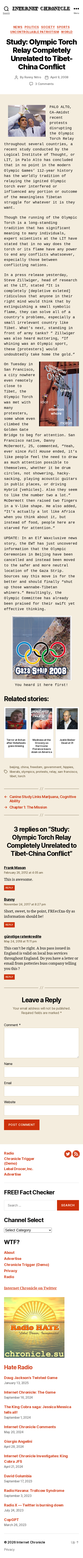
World (67, 32)
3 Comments (44, 84)
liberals (15, 772)
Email (7, 1083)
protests (42, 772)
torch (21, 776)
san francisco (67, 772)
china (25, 767)
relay (52, 772)
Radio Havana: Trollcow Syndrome (34, 1490)
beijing (14, 767)
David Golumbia (18, 1476)
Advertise (12, 1174)
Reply (9, 887)
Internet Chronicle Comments (30, 1427)
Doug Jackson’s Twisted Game (30, 1378)
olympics (27, 772)
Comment (12, 1025)
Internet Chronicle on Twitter (30, 1288)
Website (10, 1102)
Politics (32, 27)
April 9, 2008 (59, 77)
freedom (36, 767)
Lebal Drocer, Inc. (18, 1169)
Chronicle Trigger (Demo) (26, 1265)
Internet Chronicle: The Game (29, 1392)
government (52, 767)
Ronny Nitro (32, 77)
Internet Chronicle (31, 1542)
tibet (13, 776)
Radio (9, 1153)
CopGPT (11, 1520)
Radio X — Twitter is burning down (33, 1505)
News (18, 27)
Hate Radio (18, 1367)
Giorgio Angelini (18, 1441)
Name (8, 1064)
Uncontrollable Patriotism (34, 32)
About (9, 1252)
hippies (68, 767)
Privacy (10, 1271)
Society (48, 27)
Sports (63, 27)
